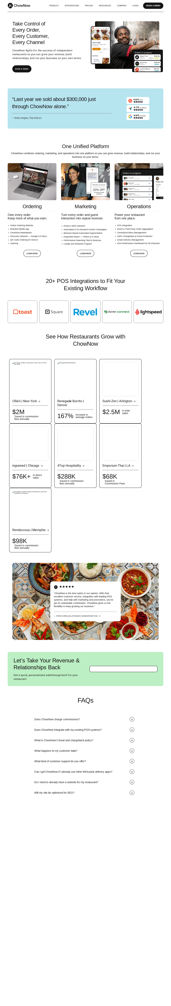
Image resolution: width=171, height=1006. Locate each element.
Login (135, 6)
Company (122, 6)
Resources (105, 6)
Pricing (89, 6)
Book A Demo (153, 6)
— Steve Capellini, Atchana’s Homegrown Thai (75, 616)
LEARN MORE (32, 253)
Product (54, 6)
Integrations (72, 6)
